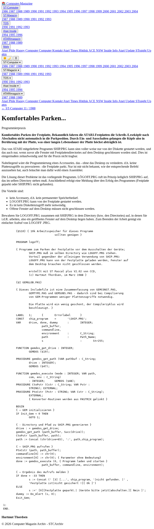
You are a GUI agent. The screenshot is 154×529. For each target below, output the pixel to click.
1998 (91, 11)
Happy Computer (27, 50)
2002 (120, 11)
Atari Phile (9, 50)
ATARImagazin (11, 38)
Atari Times (71, 50)
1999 (99, 11)
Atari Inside (9, 31)
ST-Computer (10, 7)
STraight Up (143, 50)
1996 (77, 11)
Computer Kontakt (51, 50)
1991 (41, 11)
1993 (55, 11)
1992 (48, 11)
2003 (128, 11)
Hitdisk (84, 50)
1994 (63, 11)
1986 (5, 11)
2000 (106, 11)
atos (4, 54)
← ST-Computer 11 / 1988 (18, 108)
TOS (6, 23)
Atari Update (127, 50)
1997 (84, 11)
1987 (12, 11)
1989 (26, 11)
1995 (70, 11)
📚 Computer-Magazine (17, 3)
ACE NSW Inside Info (103, 50)
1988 (19, 11)
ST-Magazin (10, 15)
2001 (113, 11)
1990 (34, 11)
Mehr (6, 46)
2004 (135, 11)
